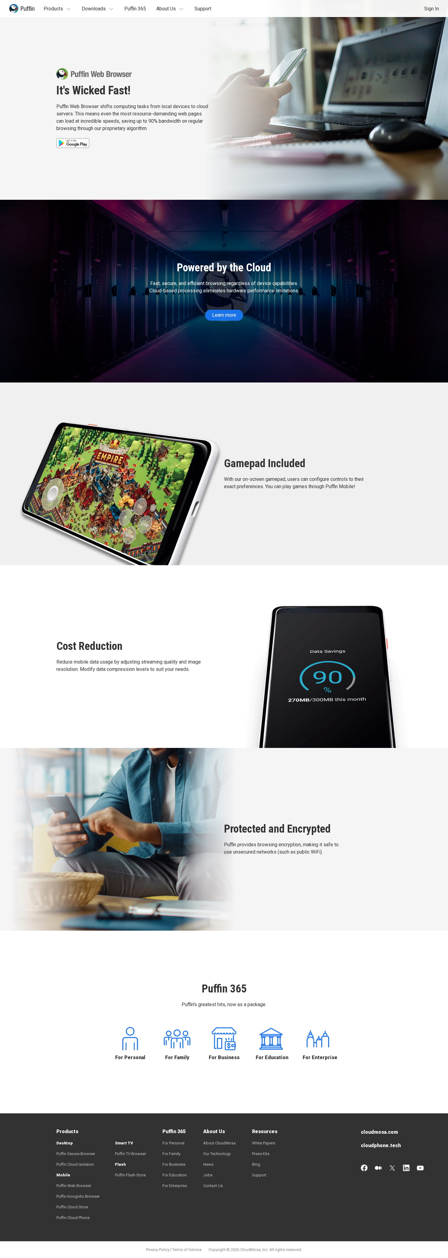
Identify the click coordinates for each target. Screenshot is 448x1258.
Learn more (224, 315)
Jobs (207, 1175)
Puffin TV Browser (130, 1153)
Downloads (94, 9)
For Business (224, 1057)
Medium (378, 1168)
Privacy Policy (157, 1249)
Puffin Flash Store (130, 1175)
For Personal (130, 1057)
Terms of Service (186, 1249)
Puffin (21, 8)
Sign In (431, 9)
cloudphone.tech (381, 1145)
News (208, 1164)
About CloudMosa (219, 1143)
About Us (166, 9)
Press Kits (260, 1153)
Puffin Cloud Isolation (75, 1164)
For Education (271, 1057)
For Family (177, 1057)
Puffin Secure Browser (75, 1153)
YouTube (420, 1168)
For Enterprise (318, 1057)
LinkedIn (406, 1168)
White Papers (263, 1143)
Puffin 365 (135, 9)
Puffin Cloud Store (72, 1207)
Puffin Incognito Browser (78, 1196)
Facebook (364, 1168)
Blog (256, 1164)
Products (53, 9)
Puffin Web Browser (73, 1185)
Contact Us (213, 1185)
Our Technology (217, 1153)
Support (202, 9)
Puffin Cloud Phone (73, 1217)
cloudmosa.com (379, 1132)
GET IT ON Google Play (72, 143)
